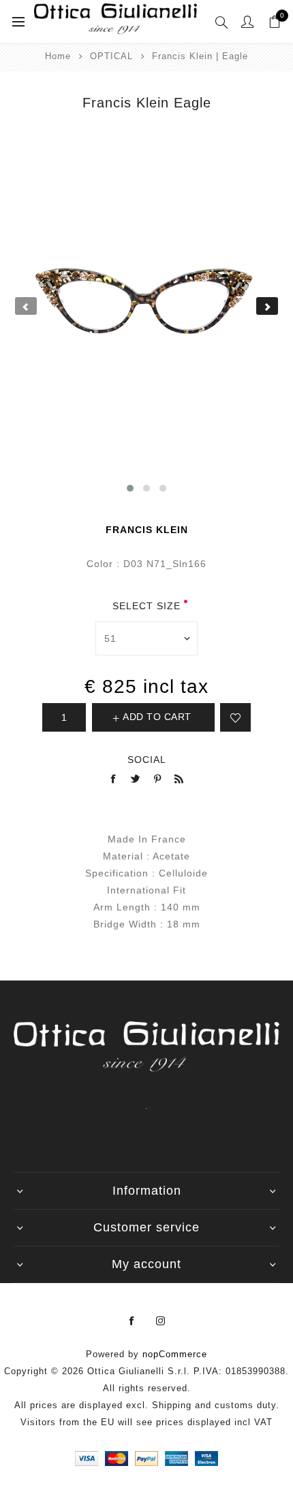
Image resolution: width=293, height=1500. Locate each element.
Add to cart (157, 716)
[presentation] (26, 306)
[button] (130, 488)
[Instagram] (161, 1321)
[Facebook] (132, 1321)
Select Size (146, 605)
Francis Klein (147, 529)
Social (146, 759)
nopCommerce (174, 1354)
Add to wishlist (235, 717)
